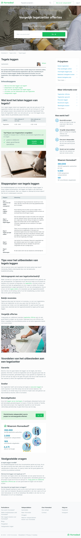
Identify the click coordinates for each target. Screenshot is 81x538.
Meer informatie (26, 512)
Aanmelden (24, 510)
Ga (53, 34)
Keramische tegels (63, 102)
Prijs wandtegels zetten (65, 69)
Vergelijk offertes (34, 142)
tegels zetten (14, 289)
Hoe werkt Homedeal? (8, 510)
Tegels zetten (12, 53)
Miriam (44, 63)
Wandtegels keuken (63, 105)
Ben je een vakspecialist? (63, 3)
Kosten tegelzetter (63, 66)
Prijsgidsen (4, 524)
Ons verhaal (45, 510)
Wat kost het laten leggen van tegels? (15, 86)
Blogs (3, 521)
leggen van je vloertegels (14, 401)
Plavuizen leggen (63, 100)
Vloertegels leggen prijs (65, 71)
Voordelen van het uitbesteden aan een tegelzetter (19, 91)
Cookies (34, 535)
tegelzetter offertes (30, 317)
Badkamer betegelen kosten (66, 74)
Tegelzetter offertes (64, 94)
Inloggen (24, 515)
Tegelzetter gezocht (64, 97)
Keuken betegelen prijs (64, 77)
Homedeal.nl (4, 53)
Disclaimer (22, 535)
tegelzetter (28, 283)
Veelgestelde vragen (10, 93)
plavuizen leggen (36, 387)
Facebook (65, 510)
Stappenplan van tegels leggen (13, 87)
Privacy (28, 535)
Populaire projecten (27, 3)
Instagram (65, 512)
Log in (78, 3)
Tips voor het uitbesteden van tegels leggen (17, 89)
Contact (44, 512)
